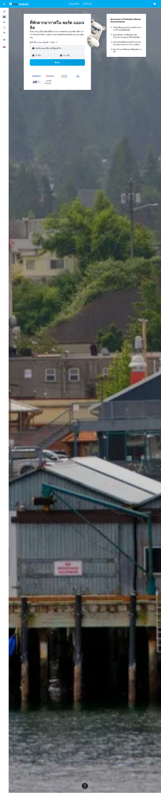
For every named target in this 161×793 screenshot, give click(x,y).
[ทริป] (4, 39)
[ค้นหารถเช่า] (4, 22)
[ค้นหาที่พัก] (4, 16)
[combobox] (44, 42)
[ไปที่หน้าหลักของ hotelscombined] (19, 4)
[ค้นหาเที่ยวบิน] (4, 11)
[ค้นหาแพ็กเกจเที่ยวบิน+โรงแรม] (4, 27)
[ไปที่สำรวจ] (4, 32)
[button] (4, 4)
